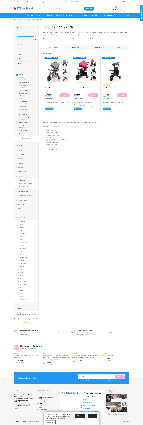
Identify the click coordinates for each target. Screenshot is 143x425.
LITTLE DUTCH (23, 263)
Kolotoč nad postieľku (24, 82)
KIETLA (21, 254)
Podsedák (22, 88)
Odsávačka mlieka (24, 93)
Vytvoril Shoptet (125, 421)
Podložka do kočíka (24, 90)
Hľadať (89, 8)
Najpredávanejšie (54, 47)
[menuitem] (18, 15)
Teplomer (21, 96)
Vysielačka (22, 133)
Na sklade (22, 48)
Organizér (22, 80)
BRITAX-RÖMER (24, 243)
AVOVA (22, 231)
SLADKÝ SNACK (23, 186)
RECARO (22, 290)
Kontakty (41, 403)
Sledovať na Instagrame (117, 415)
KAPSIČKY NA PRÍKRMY (25, 183)
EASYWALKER (23, 248)
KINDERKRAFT (23, 257)
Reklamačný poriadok (44, 401)
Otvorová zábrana (23, 114)
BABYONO (22, 234)
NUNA (21, 278)
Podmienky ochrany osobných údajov (36, 2)
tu (66, 418)
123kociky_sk (86, 408)
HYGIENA (20, 167)
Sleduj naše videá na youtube (91, 411)
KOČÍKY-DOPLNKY (23, 191)
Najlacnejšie (75, 47)
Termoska (22, 127)
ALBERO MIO (23, 228)
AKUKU (22, 225)
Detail (65, 95)
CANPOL (22, 246)
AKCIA (19, 213)
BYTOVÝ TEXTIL (22, 217)
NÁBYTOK (20, 209)
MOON (21, 272)
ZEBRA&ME (23, 299)
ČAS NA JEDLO (22, 180)
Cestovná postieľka (24, 122)
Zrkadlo (21, 98)
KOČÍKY (20, 150)
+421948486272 (87, 399)
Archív (16, 408)
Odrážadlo (22, 72)
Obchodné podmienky (19, 2)
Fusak (21, 77)
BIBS (21, 240)
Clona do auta (22, 101)
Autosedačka (22, 85)
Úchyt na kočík (23, 104)
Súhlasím (92, 416)
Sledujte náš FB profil (89, 405)
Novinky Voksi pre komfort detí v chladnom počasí (22, 395)
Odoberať (120, 377)
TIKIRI (21, 293)
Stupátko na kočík (23, 130)
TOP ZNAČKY (21, 221)
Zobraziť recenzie (32, 348)
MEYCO (21, 269)
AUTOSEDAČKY (22, 154)
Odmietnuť (80, 416)
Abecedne (118, 47)
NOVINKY (20, 304)
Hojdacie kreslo (23, 112)
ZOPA (21, 58)
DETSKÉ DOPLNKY (23, 200)
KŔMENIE (20, 163)
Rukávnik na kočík (23, 117)
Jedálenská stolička (24, 109)
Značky (20, 308)
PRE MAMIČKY (22, 172)
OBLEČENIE (21, 204)
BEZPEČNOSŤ (21, 176)
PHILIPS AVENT (24, 284)
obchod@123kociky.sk (89, 397)
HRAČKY (20, 159)
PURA (21, 287)
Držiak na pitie (23, 125)
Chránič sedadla (23, 106)
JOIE (21, 251)
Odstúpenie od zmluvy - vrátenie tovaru (47, 406)
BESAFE (22, 237)
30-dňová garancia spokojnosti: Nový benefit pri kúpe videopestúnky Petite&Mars (23, 400)
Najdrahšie (97, 47)
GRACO (22, 266)
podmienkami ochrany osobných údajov (103, 381)
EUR (124, 2)
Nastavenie (50, 422)
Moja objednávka (43, 409)
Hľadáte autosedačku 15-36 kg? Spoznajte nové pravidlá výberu (22, 404)
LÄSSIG (22, 260)
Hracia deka (22, 120)
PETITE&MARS (23, 281)
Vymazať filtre (27, 138)
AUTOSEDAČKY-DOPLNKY (25, 196)
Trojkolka (21, 74)
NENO (21, 275)
